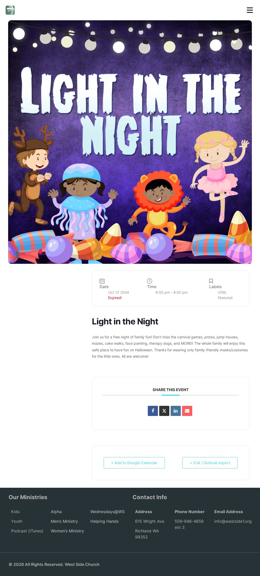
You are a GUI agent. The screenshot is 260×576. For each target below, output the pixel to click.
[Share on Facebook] (153, 411)
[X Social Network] (164, 411)
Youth (16, 521)
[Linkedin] (176, 411)
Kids (15, 511)
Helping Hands (104, 521)
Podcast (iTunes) (27, 530)
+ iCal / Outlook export (210, 462)
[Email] (187, 411)
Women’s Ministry (67, 530)
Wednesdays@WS (107, 511)
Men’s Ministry (64, 521)
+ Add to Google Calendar (134, 462)
